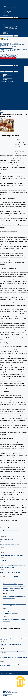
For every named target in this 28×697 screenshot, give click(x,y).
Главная (5, 74)
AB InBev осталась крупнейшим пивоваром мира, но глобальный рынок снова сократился (12, 52)
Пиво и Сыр (3, 560)
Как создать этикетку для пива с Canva (10, 572)
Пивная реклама (7, 11)
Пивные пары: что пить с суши (8, 550)
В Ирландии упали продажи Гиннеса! (9, 43)
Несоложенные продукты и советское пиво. (11, 555)
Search (15, 17)
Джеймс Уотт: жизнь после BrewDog (8, 56)
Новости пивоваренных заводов (10, 7)
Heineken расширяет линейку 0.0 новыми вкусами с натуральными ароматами (12, 47)
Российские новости (8, 8)
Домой (4, 6)
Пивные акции (6, 12)
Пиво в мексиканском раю (6, 40)
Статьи (4, 13)
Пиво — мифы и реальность (6, 42)
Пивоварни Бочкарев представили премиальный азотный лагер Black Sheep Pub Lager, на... (13, 50)
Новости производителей (10, 76)
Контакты (5, 15)
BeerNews (16, 673)
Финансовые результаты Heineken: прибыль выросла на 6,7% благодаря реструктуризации (13, 55)
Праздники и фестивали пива (10, 10)
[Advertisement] (14, 96)
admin (5, 118)
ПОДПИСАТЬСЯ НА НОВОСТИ (8, 57)
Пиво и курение (4, 39)
